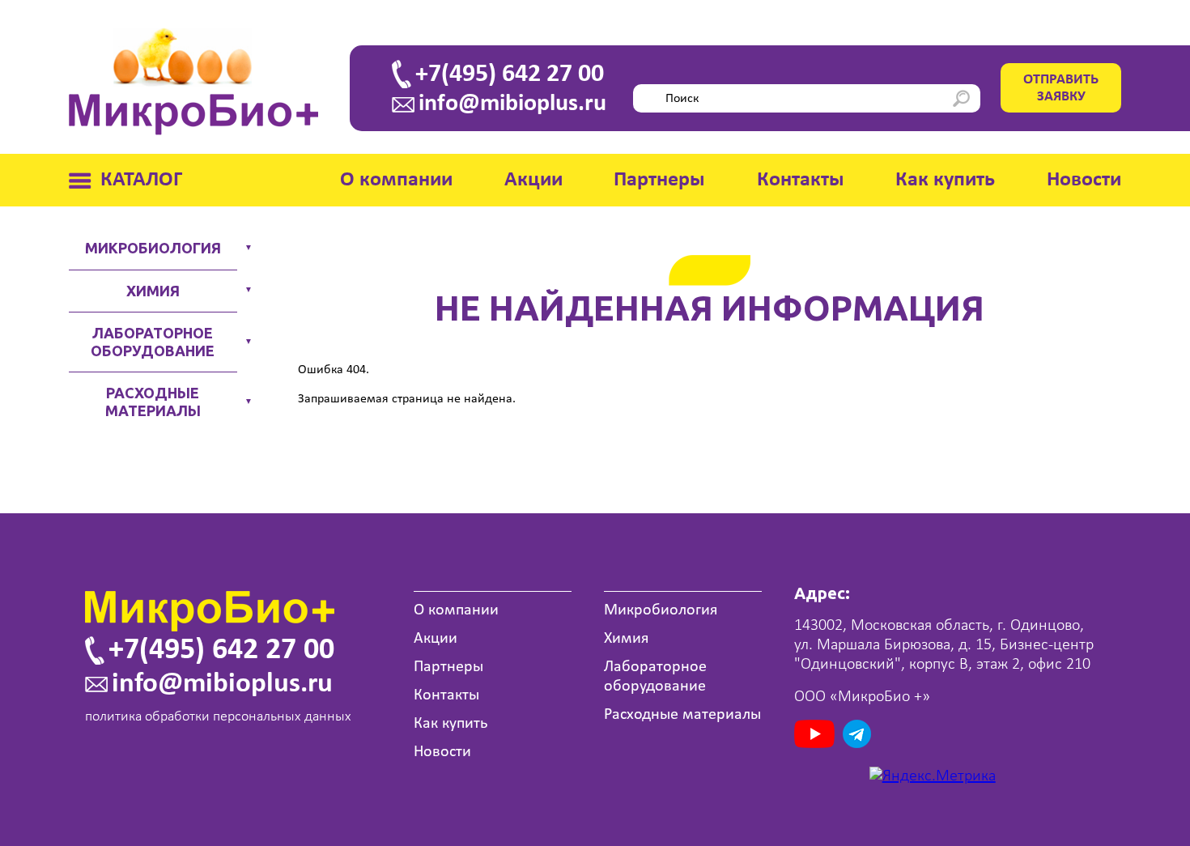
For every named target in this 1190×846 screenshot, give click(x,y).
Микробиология (153, 248)
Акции (533, 180)
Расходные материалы (153, 402)
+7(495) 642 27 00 (509, 74)
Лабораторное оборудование (153, 342)
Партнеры (659, 180)
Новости (1084, 180)
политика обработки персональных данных (218, 717)
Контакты (800, 180)
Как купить (945, 180)
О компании (396, 180)
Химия (153, 291)
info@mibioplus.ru (512, 104)
